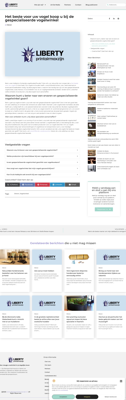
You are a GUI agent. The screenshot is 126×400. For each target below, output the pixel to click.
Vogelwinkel (24, 193)
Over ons (47, 361)
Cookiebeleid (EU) (50, 375)
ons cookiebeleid (63, 390)
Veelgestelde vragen (97, 48)
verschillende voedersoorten (40, 131)
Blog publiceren (91, 5)
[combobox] (116, 4)
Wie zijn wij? (39, 5)
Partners (67, 5)
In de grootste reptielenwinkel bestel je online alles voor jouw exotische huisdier (46, 319)
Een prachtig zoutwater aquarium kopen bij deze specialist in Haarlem (77, 319)
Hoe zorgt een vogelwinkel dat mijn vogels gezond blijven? (42, 168)
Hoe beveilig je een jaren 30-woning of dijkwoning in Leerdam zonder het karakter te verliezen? (108, 89)
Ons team (48, 365)
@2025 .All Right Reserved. (15, 392)
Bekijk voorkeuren (111, 397)
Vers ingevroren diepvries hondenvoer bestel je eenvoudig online (77, 273)
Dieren (9, 25)
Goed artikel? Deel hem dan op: (103, 51)
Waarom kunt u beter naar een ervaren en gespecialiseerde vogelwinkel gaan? (104, 40)
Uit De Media (55, 5)
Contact (78, 5)
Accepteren (63, 397)
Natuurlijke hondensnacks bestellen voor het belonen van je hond (14, 273)
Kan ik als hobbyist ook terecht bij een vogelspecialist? (42, 174)
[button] (121, 381)
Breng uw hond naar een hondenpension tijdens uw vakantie (109, 273)
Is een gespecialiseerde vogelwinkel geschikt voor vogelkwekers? (42, 162)
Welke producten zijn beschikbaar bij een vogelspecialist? (42, 156)
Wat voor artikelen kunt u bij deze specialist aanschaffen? (103, 45)
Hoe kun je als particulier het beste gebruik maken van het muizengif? (111, 319)
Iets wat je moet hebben (44, 271)
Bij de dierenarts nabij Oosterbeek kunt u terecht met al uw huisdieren (13, 319)
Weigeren (87, 397)
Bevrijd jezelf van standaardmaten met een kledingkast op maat (105, 65)
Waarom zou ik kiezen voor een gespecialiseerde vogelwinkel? (42, 150)
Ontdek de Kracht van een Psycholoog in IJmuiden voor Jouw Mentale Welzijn (106, 160)
